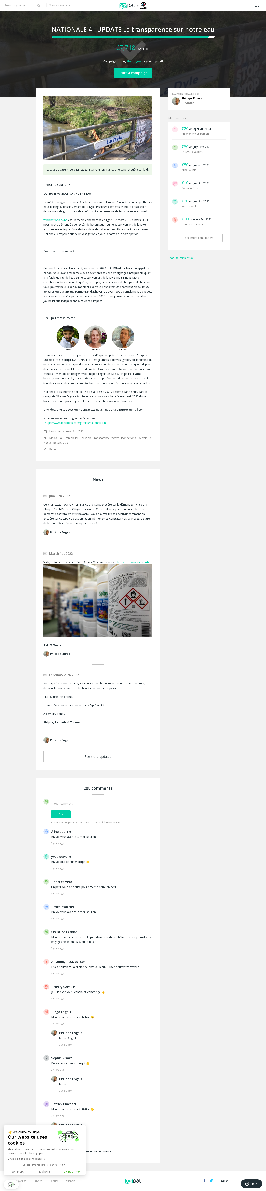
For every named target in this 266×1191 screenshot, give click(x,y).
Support (70, 1181)
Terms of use (19, 1181)
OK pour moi (72, 1171)
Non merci (17, 1171)
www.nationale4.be (55, 220)
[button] (11, 1184)
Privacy (38, 1181)
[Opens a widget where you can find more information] (251, 1184)
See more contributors (199, 238)
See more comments (98, 1151)
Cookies (53, 1181)
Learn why (111, 822)
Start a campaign (60, 5)
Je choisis (45, 1171)
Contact (189, 102)
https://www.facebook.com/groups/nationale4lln (75, 423)
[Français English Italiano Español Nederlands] (227, 1181)
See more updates (98, 757)
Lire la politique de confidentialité (26, 1158)
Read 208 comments (180, 257)
